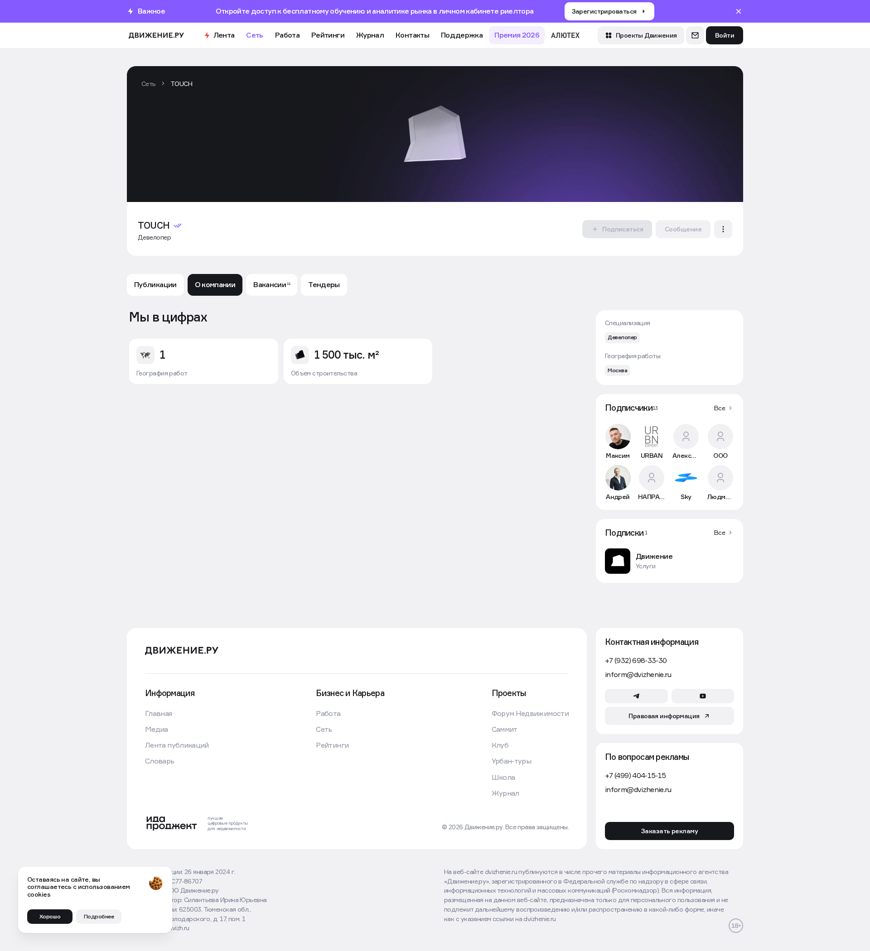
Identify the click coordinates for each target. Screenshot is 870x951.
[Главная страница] (156, 35)
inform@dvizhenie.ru (638, 674)
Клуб (500, 745)
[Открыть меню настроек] (723, 229)
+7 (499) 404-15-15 (635, 775)
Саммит (504, 729)
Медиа (156, 729)
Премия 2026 (516, 34)
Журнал (370, 34)
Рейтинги (327, 34)
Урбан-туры (512, 761)
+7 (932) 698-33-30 (636, 660)
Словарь (159, 761)
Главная (158, 713)
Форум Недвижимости (530, 713)
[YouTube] (703, 696)
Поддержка (462, 34)
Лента (224, 34)
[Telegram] (636, 696)
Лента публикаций (177, 745)
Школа (503, 777)
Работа (287, 34)
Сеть (254, 34)
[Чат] (695, 35)
